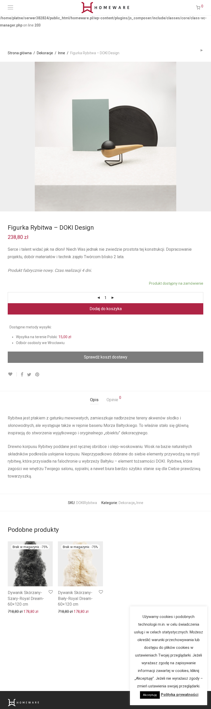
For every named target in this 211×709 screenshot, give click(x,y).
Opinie (114, 399)
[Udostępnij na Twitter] (29, 374)
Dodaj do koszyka (106, 308)
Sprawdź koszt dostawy (105, 357)
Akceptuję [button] (150, 695)
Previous (8, 136)
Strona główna (20, 53)
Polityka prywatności (179, 694)
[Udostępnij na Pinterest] (37, 374)
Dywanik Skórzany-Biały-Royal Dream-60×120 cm (75, 598)
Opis (94, 399)
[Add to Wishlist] (12, 374)
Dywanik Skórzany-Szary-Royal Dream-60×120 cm (26, 598)
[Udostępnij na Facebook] (22, 374)
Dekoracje (45, 53)
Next (202, 136)
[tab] (94, 400)
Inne (61, 53)
